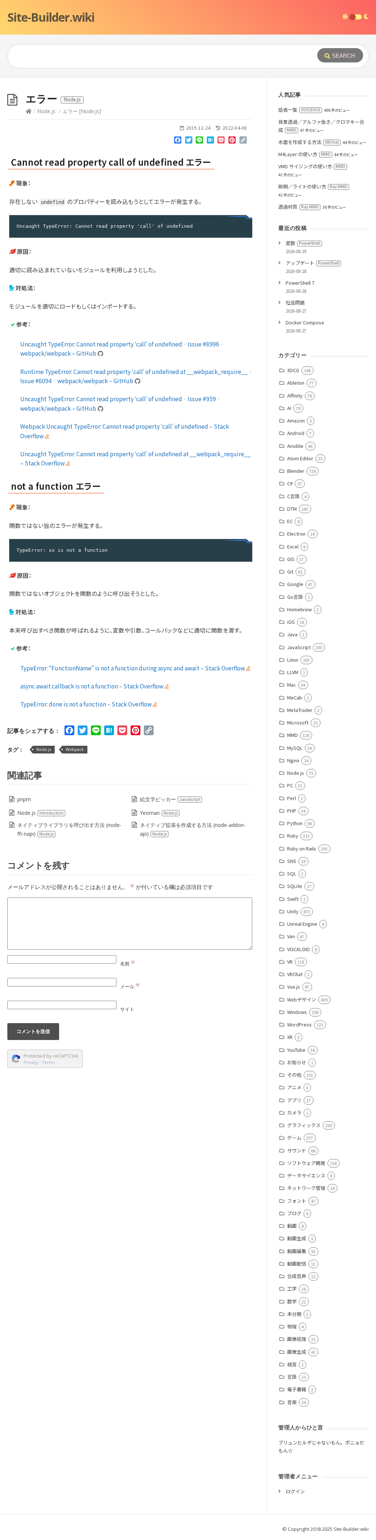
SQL (291, 873)
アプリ (294, 1100)
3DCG (293, 370)
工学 (291, 1288)
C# (289, 483)
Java (292, 634)
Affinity (294, 395)
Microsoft (297, 722)
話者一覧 (299, 109)
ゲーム (294, 1137)
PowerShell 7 (300, 282)
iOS (290, 621)
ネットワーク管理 (306, 1187)
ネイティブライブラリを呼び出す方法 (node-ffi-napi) (69, 829)
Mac (291, 684)
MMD (292, 734)
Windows (297, 1011)
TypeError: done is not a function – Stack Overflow (86, 704)
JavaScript (298, 647)
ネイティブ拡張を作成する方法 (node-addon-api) (193, 829)
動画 (291, 1225)
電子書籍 (296, 1389)
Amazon (295, 420)
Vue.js (293, 986)
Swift (292, 898)
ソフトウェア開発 (306, 1162)
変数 (303, 243)
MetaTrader (299, 709)
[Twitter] (188, 141)
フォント (296, 1200)
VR (289, 961)
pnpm (24, 799)
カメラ (294, 1112)
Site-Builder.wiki (50, 17)
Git (290, 571)
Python (294, 823)
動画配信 (296, 1263)
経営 (291, 1364)
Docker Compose (305, 322)
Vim (290, 936)
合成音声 (296, 1276)
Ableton (295, 382)
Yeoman (159, 812)
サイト (127, 1009)
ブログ (294, 1213)
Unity (292, 911)
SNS (291, 860)
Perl (291, 798)
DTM (291, 508)
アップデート (312, 262)
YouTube (296, 1049)
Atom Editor (300, 458)
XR (289, 1036)
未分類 (294, 1313)
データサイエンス (306, 1175)
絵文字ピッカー (170, 799)
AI (289, 407)
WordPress (299, 1024)
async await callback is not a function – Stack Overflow (92, 686)
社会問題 (295, 302)
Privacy (31, 1062)
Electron (296, 533)
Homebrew (299, 609)
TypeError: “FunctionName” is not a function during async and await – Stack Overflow (133, 668)
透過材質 (298, 206)
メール (130, 986)
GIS (290, 558)
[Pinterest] (232, 141)
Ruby (292, 835)
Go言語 (295, 596)
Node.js (46, 111)
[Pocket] (221, 141)
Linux (292, 659)
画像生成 (296, 1351)
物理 (291, 1326)
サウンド (296, 1150)
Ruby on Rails (301, 848)
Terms (48, 1062)
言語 (291, 1376)
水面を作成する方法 (308, 141)
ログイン (295, 1491)
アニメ (294, 1087)
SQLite (294, 885)
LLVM (292, 672)
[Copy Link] (243, 141)
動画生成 (296, 1238)
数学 (291, 1301)
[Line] (199, 141)
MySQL (294, 747)
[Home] (29, 111)
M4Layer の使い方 (304, 154)
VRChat (294, 974)
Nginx (293, 760)
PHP (291, 810)
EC (289, 521)
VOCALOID (298, 949)
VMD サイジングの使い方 (311, 166)
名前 (127, 963)
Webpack (75, 749)
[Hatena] (210, 141)
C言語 (293, 496)
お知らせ (296, 1062)
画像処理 (296, 1338)
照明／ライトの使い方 (312, 186)
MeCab (294, 697)
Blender (295, 470)
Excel (292, 546)
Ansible (295, 445)
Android (295, 432)
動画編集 (296, 1251)
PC (290, 785)
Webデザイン (301, 999)
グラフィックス (303, 1125)
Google (295, 583)
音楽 (291, 1402)
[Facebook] (177, 141)
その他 (294, 1074)
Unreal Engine (302, 923)
